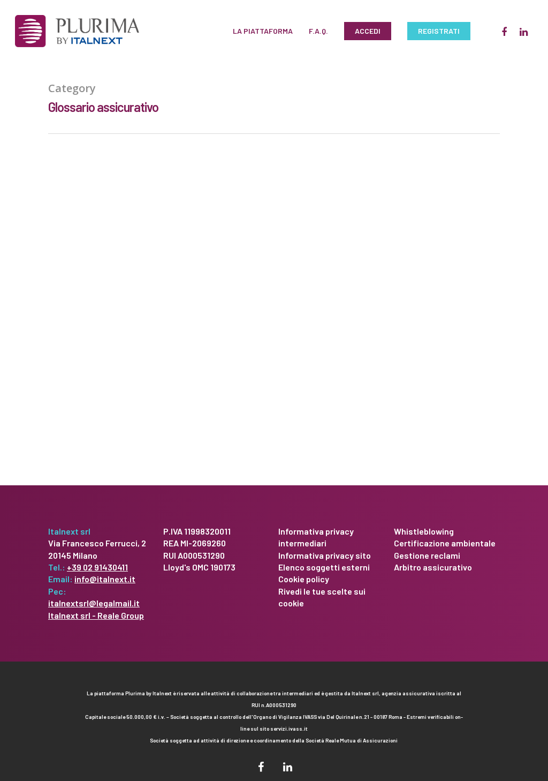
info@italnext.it (104, 579)
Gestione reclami (427, 555)
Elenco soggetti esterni (324, 567)
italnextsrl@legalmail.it (94, 603)
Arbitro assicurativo (433, 567)
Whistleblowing (424, 531)
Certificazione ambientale (445, 543)
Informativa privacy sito (324, 555)
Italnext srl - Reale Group (96, 615)
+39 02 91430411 (97, 567)
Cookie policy (303, 579)
